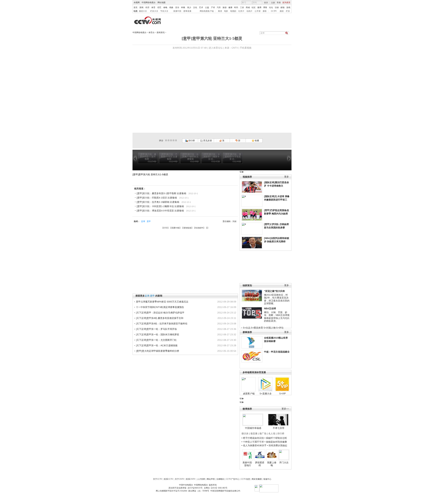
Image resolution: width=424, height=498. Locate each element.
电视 (135, 11)
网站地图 (161, 2)
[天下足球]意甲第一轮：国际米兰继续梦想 (157, 334)
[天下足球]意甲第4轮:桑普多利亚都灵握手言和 (159, 318)
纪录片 (241, 11)
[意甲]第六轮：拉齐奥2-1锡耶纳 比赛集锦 (158, 202)
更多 (286, 176)
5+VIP (282, 393)
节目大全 (164, 11)
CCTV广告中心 (232, 479)
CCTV (274, 11)
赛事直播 (187, 11)
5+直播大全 (266, 393)
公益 (207, 7)
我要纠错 (175, 228)
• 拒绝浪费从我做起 (277, 445)
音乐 (177, 7)
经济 (147, 7)
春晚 (165, 7)
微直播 (253, 433)
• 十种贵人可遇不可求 (253, 441)
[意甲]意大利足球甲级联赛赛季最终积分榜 (157, 351)
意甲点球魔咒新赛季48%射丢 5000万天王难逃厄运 (162, 301)
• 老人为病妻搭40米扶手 (253, 445)
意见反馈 (207, 140)
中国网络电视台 (149, 2)
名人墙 (271, 433)
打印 (165, 228)
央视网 (137, 2)
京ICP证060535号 (195, 488)
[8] (173, 140)
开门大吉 (284, 462)
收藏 (256, 140)
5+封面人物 (270, 327)
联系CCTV (168, 479)
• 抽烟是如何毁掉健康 (276, 441)
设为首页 (286, 2)
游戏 (288, 7)
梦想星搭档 (259, 464)
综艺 (159, 7)
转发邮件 (199, 228)
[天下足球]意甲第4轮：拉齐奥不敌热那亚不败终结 (161, 323)
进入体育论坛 (216, 47)
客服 (279, 2)
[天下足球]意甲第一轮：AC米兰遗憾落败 (157, 345)
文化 (195, 7)
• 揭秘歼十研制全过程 (276, 438)
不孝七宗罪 (278, 428)
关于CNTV (179, 479)
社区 (254, 7)
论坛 (271, 7)
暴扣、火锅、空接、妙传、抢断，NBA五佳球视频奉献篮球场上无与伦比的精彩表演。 (277, 316)
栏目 (288, 11)
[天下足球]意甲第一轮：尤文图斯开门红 (156, 340)
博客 (265, 7)
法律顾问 (220, 479)
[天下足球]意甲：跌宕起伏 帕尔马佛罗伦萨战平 (160, 312)
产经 (213, 7)
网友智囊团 (257, 479)
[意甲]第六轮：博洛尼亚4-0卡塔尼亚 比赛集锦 (160, 210)
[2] (166, 140)
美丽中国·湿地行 (247, 464)
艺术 (201, 7)
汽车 (219, 7)
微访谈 (244, 433)
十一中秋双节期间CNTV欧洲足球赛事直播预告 (160, 307)
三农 (242, 7)
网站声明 (211, 479)
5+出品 (246, 327)
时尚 (236, 7)
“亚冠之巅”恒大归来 (274, 291)
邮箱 (283, 7)
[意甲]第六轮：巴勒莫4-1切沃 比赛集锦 (157, 197)
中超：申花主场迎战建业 (277, 351)
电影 (226, 11)
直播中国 (177, 11)
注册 (273, 2)
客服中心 (267, 479)
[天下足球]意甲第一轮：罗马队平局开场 (156, 329)
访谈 (277, 7)
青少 (189, 7)
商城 (248, 7)
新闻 (141, 7)
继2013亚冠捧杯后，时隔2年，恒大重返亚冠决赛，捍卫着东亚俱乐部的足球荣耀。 (277, 299)
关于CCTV (157, 479)
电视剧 (233, 11)
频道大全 (143, 11)
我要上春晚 (271, 464)
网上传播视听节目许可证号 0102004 (171, 491)
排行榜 (191, 140)
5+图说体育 (257, 327)
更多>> (285, 408)
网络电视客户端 (207, 11)
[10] (176, 140)
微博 (259, 7)
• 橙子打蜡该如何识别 (252, 438)
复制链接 (187, 228)
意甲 (149, 221)
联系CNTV (190, 479)
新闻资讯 (161, 32)
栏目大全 (154, 11)
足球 (143, 221)
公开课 (258, 11)
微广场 (262, 433)
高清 (220, 11)
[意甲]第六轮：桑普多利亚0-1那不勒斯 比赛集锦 (161, 193)
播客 (265, 11)
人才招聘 (201, 479)
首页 (135, 7)
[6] (171, 140)
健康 (230, 7)
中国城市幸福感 (253, 428)
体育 (153, 7)
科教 (183, 7)
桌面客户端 (249, 393)
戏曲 (171, 7)
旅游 (225, 7)
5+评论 (280, 327)
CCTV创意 (245, 479)
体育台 (152, 32)
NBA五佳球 (270, 308)
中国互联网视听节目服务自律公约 (225, 491)
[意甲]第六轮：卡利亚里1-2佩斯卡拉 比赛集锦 (160, 206)
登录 (266, 2)
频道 (282, 11)
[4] (168, 140)
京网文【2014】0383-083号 (215, 488)
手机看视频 (245, 47)
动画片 (249, 11)
